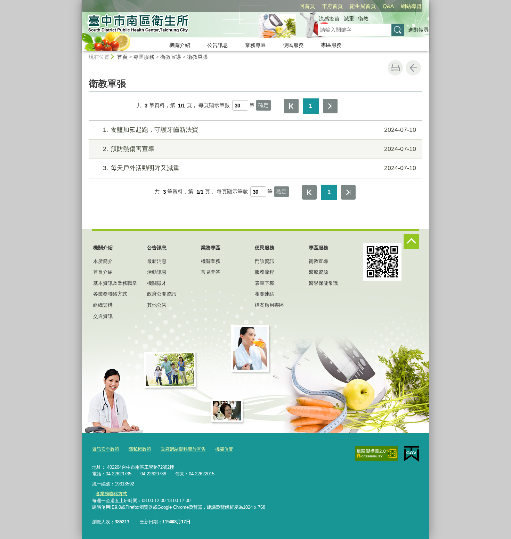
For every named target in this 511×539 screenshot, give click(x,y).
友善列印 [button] (395, 67)
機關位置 (224, 449)
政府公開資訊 (161, 294)
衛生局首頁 (363, 6)
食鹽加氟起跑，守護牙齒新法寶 (259, 129)
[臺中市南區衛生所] (191, 25)
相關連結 (264, 294)
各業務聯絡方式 (110, 294)
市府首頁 (332, 6)
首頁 (122, 57)
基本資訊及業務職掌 (115, 283)
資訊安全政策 (105, 449)
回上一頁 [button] (413, 67)
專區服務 (331, 45)
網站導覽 (411, 6)
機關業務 (210, 261)
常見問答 (210, 272)
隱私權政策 (140, 449)
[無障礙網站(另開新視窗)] (376, 453)
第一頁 (291, 106)
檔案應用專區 (269, 305)
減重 (349, 19)
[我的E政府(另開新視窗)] (411, 454)
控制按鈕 (411, 241)
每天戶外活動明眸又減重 (259, 167)
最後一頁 (330, 106)
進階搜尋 (418, 30)
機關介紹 (179, 45)
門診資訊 (264, 261)
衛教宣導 (170, 57)
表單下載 (264, 283)
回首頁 (307, 6)
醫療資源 (318, 272)
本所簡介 (103, 261)
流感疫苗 (329, 19)
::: (78, 3)
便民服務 (293, 45)
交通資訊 (103, 316)
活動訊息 (157, 272)
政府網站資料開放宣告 (183, 449)
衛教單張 (197, 57)
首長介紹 (103, 272)
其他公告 (157, 305)
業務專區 (255, 45)
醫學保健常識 (323, 283)
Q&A (388, 6)
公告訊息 (217, 45)
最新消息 (157, 261)
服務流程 (264, 272)
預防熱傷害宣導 (259, 148)
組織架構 (103, 305)
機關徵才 (157, 283)
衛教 (363, 19)
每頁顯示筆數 (214, 105)
